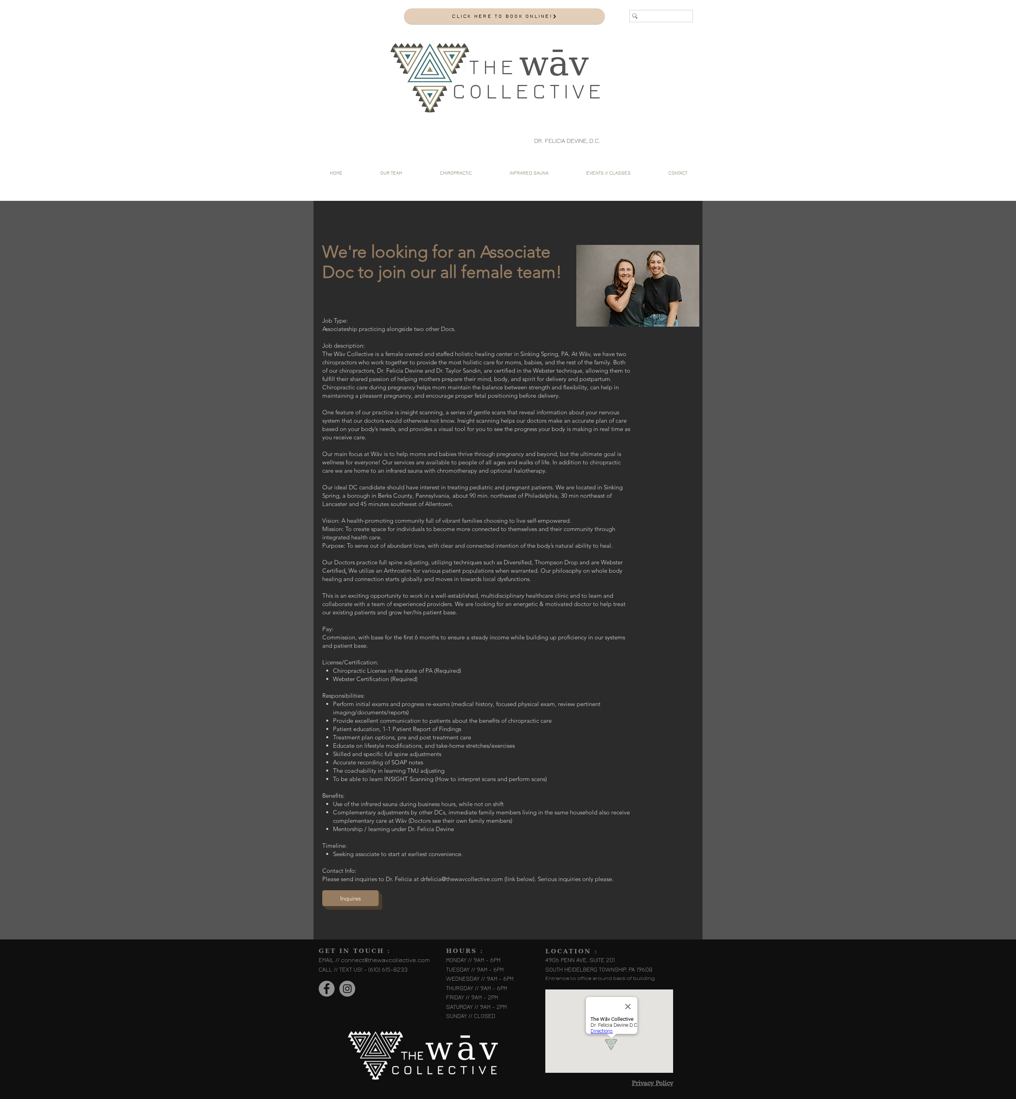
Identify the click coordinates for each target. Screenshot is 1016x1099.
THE (493, 68)
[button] (456, 173)
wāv (554, 63)
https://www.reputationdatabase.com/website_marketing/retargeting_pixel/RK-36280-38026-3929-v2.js (333, 25)
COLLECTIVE (528, 92)
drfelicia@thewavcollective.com (461, 879)
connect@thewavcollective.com (385, 960)
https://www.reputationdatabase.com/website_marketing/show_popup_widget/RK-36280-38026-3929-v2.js (333, 9)
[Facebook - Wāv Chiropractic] (327, 989)
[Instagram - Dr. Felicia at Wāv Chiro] (347, 989)
